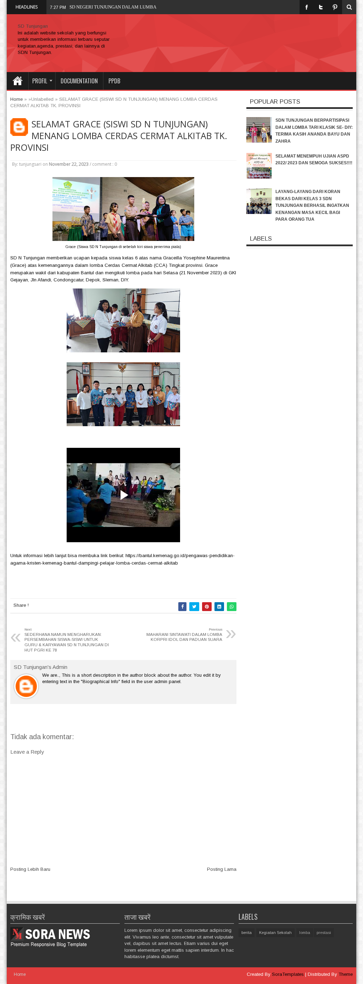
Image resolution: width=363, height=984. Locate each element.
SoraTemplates (288, 974)
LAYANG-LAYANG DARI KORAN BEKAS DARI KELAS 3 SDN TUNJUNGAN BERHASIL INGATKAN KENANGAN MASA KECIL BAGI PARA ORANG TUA (312, 205)
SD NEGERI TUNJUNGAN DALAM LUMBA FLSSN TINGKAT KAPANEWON (144, 7)
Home (17, 81)
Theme (346, 974)
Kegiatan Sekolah (275, 932)
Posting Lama (221, 869)
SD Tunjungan (33, 26)
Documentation (79, 81)
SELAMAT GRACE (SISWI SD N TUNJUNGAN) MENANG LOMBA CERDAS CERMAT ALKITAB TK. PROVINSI (118, 135)
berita (246, 932)
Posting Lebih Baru (30, 869)
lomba (304, 932)
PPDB (114, 81)
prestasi (324, 932)
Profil (39, 81)
